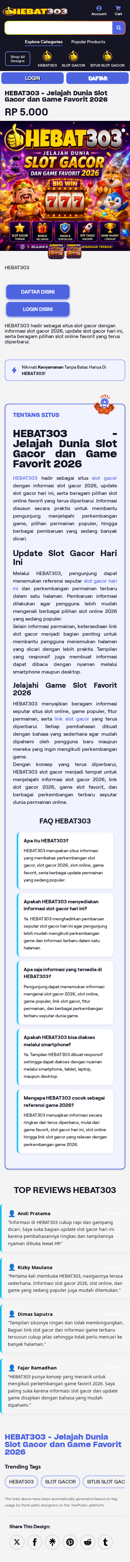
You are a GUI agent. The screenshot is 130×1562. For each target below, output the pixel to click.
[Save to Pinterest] (70, 1541)
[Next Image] (125, 186)
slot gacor (104, 478)
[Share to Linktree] (52, 1541)
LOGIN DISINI (38, 309)
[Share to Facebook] (34, 1541)
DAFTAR (97, 78)
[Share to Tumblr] (105, 1541)
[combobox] (59, 27)
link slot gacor (72, 719)
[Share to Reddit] (87, 1541)
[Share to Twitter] (17, 1541)
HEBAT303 (25, 478)
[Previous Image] (5, 186)
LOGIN (32, 78)
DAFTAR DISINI (38, 291)
